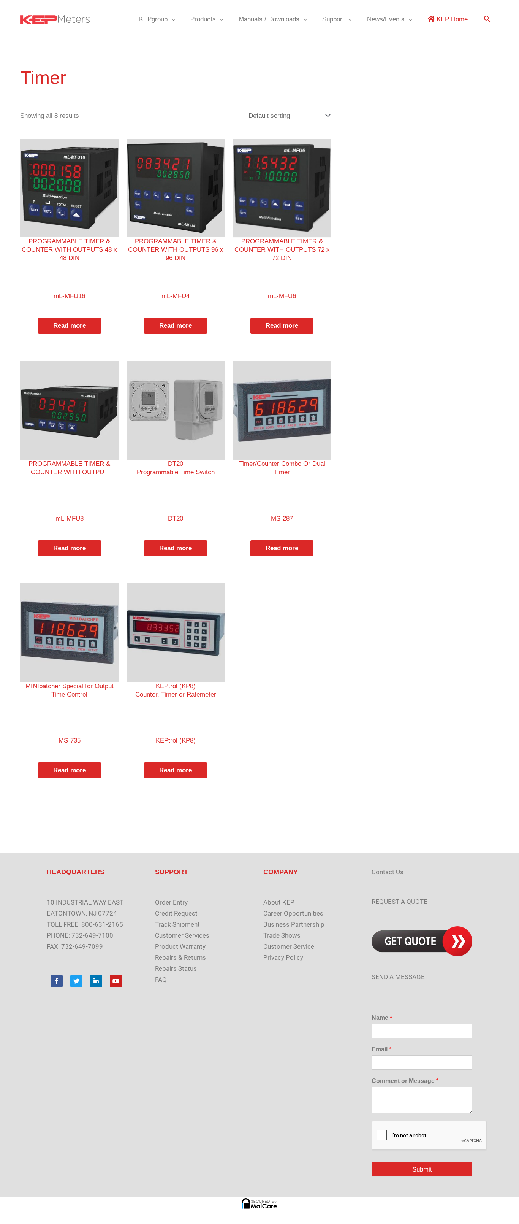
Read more (69, 325)
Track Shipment (177, 924)
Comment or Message (405, 1081)
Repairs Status (176, 968)
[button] (487, 19)
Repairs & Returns (180, 957)
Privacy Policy (283, 957)
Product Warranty (180, 946)
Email (381, 1049)
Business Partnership (293, 924)
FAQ (161, 979)
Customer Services (182, 935)
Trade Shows (282, 935)
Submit (422, 1169)
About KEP (278, 902)
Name (382, 1017)
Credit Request (176, 913)
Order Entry (171, 902)
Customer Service (288, 946)
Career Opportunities (293, 913)
